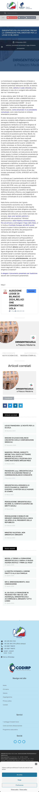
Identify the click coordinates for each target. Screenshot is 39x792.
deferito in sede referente (22, 88)
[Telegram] (23, 741)
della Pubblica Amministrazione (24, 221)
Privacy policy (15, 789)
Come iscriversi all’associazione (12, 725)
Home (4, 685)
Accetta (19, 775)
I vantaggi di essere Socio (11, 722)
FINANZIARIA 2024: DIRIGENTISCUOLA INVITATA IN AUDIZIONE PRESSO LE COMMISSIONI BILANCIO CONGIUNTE (19, 473)
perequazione (21, 48)
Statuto (5, 693)
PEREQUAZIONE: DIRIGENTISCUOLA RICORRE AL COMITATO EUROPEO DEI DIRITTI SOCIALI (19, 504)
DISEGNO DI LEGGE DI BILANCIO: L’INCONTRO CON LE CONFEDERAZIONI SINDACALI (19, 440)
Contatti (5, 705)
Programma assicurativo (10, 729)
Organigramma (7, 697)
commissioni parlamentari (19, 45)
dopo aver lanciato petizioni (18, 216)
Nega (19, 780)
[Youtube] (19, 741)
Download (31, 291)
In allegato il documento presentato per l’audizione (19, 273)
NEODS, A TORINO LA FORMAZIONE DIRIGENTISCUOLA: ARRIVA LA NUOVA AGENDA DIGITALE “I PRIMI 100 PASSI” (19, 561)
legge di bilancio (30, 45)
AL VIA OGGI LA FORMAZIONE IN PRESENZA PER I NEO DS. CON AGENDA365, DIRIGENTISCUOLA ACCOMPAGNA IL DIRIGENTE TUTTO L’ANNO (18, 597)
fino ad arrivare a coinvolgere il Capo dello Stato (18, 223)
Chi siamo (6, 689)
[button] (36, 764)
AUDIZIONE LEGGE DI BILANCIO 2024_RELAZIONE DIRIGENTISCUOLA (16, 299)
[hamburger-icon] (3, 17)
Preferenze (19, 785)
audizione (8, 45)
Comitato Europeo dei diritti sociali (21, 225)
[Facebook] (15, 741)
